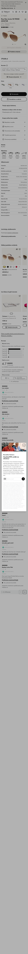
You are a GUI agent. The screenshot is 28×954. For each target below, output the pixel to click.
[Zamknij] (23, 445)
